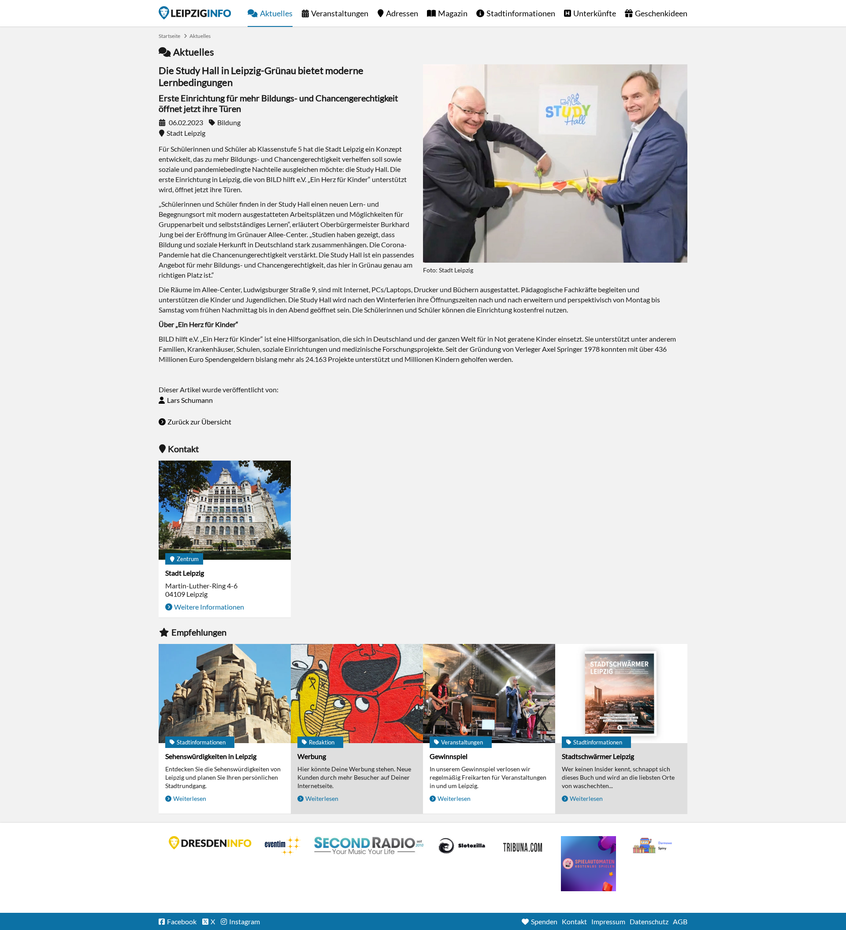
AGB (680, 921)
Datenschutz (649, 921)
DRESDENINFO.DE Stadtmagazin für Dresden (210, 842)
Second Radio (369, 846)
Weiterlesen (189, 798)
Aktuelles (276, 13)
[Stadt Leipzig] (225, 510)
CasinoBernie (523, 846)
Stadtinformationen (520, 13)
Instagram (244, 921)
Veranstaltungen (339, 13)
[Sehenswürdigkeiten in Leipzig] (225, 693)
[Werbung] (357, 693)
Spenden (544, 921)
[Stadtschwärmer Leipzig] (621, 693)
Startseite (195, 12)
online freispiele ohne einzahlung (588, 863)
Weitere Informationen (209, 607)
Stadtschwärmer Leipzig (598, 756)
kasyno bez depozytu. (653, 846)
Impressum (608, 921)
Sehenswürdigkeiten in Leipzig (210, 756)
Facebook (182, 921)
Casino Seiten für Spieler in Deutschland (462, 846)
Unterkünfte (594, 13)
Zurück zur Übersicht (199, 421)
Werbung (311, 756)
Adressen (402, 13)
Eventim (283, 846)
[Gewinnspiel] (489, 693)
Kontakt (574, 921)
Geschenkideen (661, 13)
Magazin (453, 13)
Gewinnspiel (449, 756)
